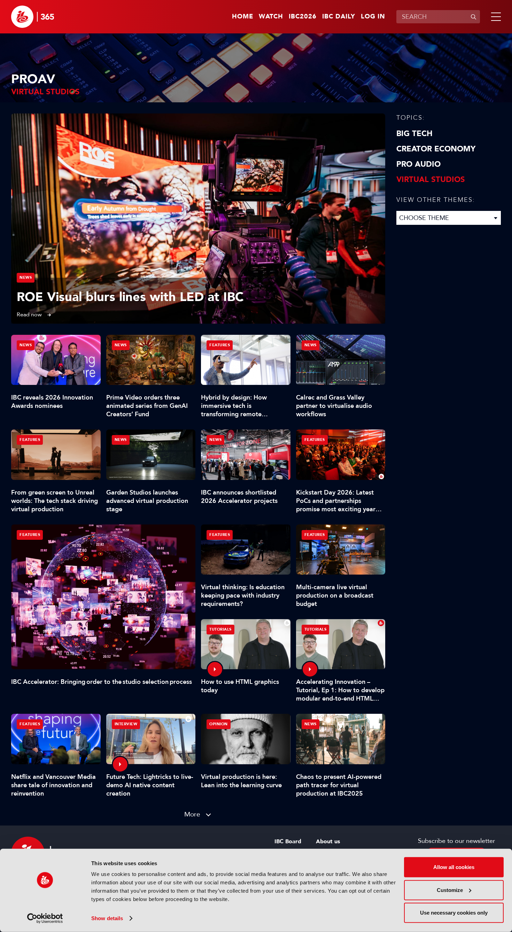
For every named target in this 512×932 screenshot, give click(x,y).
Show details (107, 918)
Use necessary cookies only (454, 913)
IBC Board (287, 841)
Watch (271, 16)
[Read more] (198, 218)
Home (242, 16)
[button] (494, 17)
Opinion (218, 724)
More (192, 814)
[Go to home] (32, 17)
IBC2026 (303, 16)
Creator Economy (435, 149)
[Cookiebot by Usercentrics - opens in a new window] (45, 918)
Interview (126, 724)
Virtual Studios (430, 179)
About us (328, 841)
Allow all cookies (453, 867)
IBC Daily (338, 16)
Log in (373, 16)
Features (30, 534)
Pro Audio (418, 164)
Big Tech (414, 133)
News (26, 277)
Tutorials (220, 629)
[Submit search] (473, 16)
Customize (450, 890)
